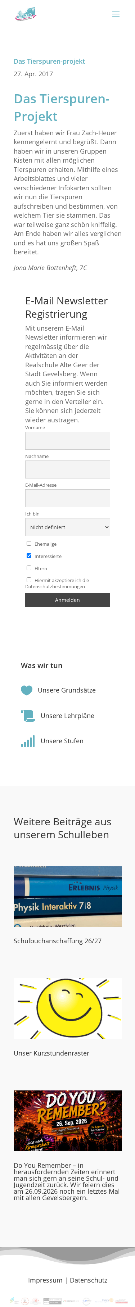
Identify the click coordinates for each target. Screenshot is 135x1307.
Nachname (37, 456)
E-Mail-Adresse (41, 485)
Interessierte (47, 556)
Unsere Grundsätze (67, 690)
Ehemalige (45, 544)
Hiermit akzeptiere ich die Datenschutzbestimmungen (57, 583)
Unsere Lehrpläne (67, 715)
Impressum (45, 1280)
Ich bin (32, 514)
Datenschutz (88, 1280)
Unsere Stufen (62, 740)
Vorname (35, 428)
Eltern (40, 569)
